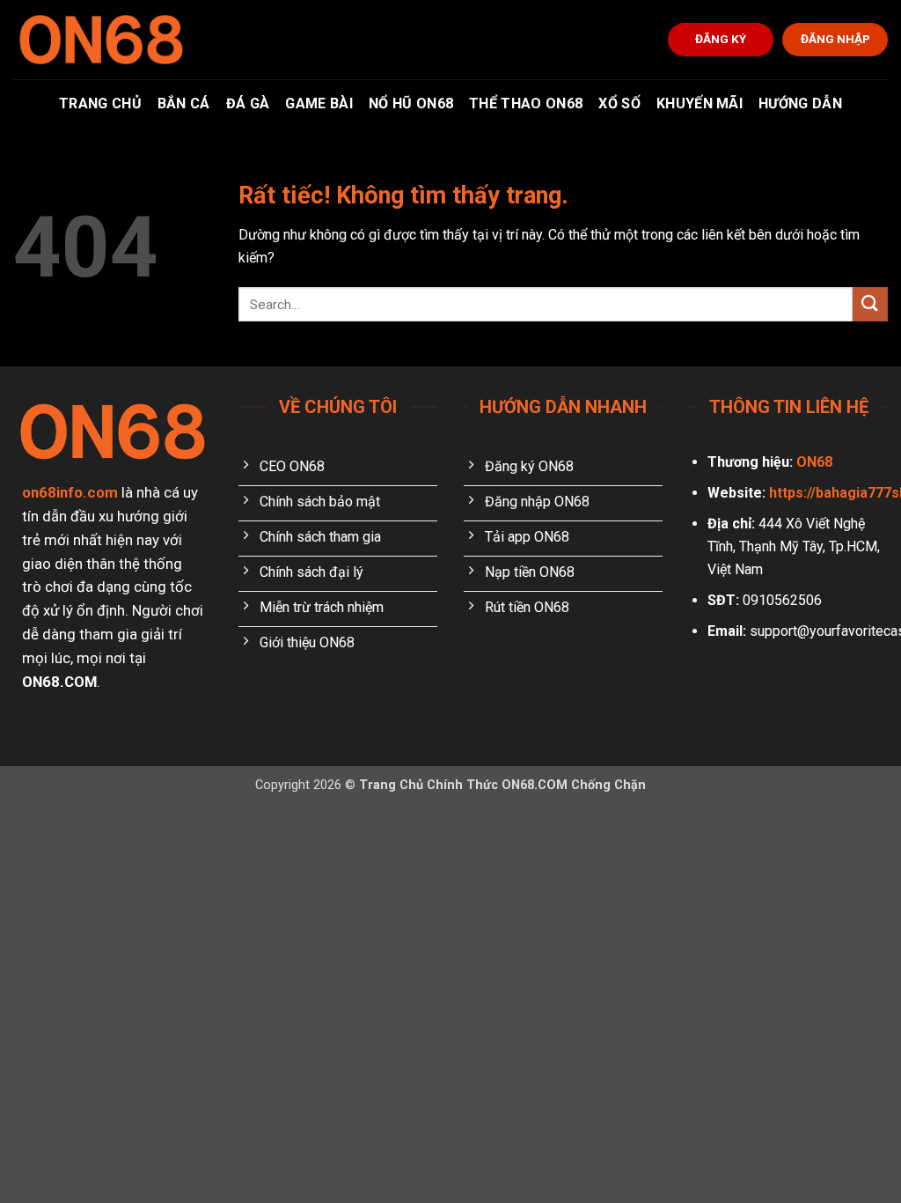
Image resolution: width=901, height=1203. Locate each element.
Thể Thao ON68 (525, 103)
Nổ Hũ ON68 (411, 103)
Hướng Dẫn (800, 103)
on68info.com (70, 492)
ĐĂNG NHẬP (835, 39)
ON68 (814, 462)
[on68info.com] (101, 39)
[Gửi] (870, 304)
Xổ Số (619, 103)
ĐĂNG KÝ (720, 39)
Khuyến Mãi (699, 103)
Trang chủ (100, 103)
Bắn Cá (183, 103)
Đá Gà (248, 103)
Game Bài (319, 103)
